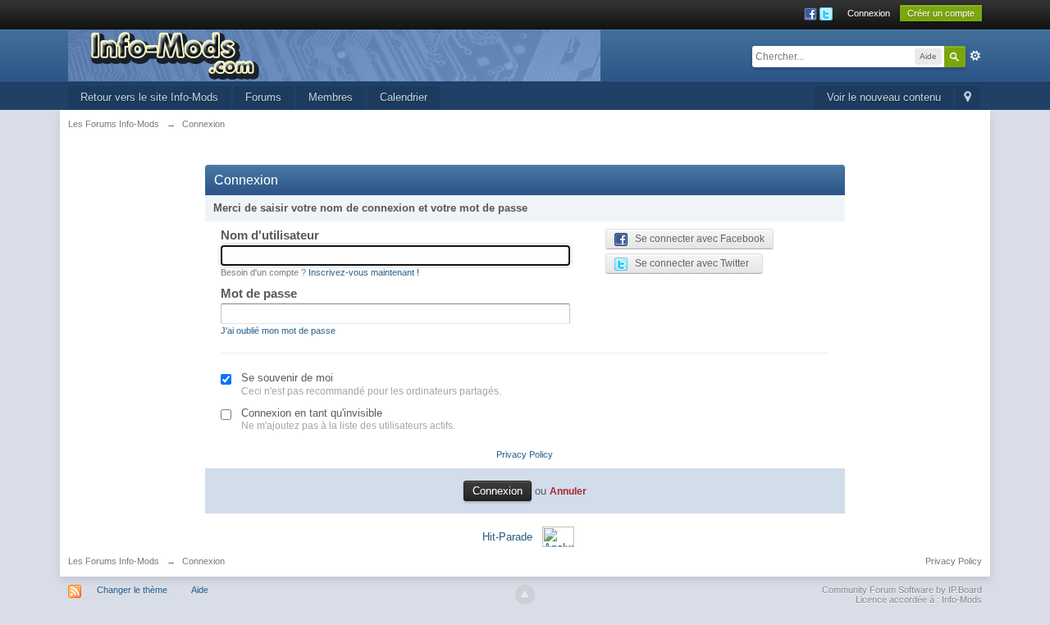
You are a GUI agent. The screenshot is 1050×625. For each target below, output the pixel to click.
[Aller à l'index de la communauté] (334, 54)
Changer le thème (132, 590)
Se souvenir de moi (287, 378)
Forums (263, 97)
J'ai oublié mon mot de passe (278, 330)
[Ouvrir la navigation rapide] (967, 98)
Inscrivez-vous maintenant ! (363, 272)
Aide (199, 590)
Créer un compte (941, 13)
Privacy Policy (524, 454)
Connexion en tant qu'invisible (311, 413)
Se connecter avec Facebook (696, 238)
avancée (975, 55)
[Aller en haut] (525, 594)
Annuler (568, 491)
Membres (330, 97)
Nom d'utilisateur (270, 235)
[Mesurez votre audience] (558, 536)
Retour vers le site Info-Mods (149, 97)
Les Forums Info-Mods (113, 561)
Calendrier (403, 97)
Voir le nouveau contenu (884, 97)
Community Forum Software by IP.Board (902, 590)
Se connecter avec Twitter (688, 263)
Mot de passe (259, 293)
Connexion (868, 13)
